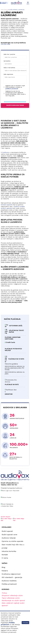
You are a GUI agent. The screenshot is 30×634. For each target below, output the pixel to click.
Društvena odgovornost (11, 574)
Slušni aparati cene (9, 535)
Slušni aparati (7, 531)
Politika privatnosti (9, 584)
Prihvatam (25, 622)
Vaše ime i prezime (9, 54)
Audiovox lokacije (9, 538)
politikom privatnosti (11, 88)
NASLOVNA (4, 9)
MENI (28, 4)
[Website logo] (16, 3)
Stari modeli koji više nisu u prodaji (13, 546)
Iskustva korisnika (9, 551)
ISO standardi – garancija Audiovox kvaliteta (12, 579)
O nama (5, 558)
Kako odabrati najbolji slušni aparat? (13, 604)
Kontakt (5, 555)
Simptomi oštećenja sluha (12, 595)
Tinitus (4, 593)
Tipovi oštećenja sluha (11, 598)
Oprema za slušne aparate (12, 541)
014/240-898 (5, 44)
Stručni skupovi (5, 516)
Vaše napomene (8, 74)
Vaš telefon (7, 61)
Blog (3, 567)
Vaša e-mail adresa (9, 67)
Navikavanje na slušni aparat (13, 600)
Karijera (5, 571)
